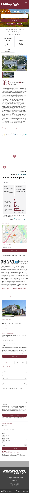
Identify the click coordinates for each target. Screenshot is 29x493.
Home (3, 288)
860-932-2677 (6, 322)
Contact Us (5, 325)
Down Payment (5, 438)
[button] (14, 20)
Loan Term (4, 425)
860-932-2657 (15, 476)
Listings (7, 288)
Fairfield (15, 288)
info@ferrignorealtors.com (15, 478)
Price (3, 433)
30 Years (6, 429)
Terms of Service (9, 418)
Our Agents (5, 328)
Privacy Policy (20, 353)
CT (11, 288)
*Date (3, 375)
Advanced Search (10, 23)
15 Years (12, 429)
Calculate (14, 448)
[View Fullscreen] (4, 232)
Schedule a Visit (20, 362)
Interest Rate (5, 442)
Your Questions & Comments (8, 386)
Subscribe (14, 356)
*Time (3, 381)
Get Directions (14, 250)
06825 (24, 288)
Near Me (19, 23)
